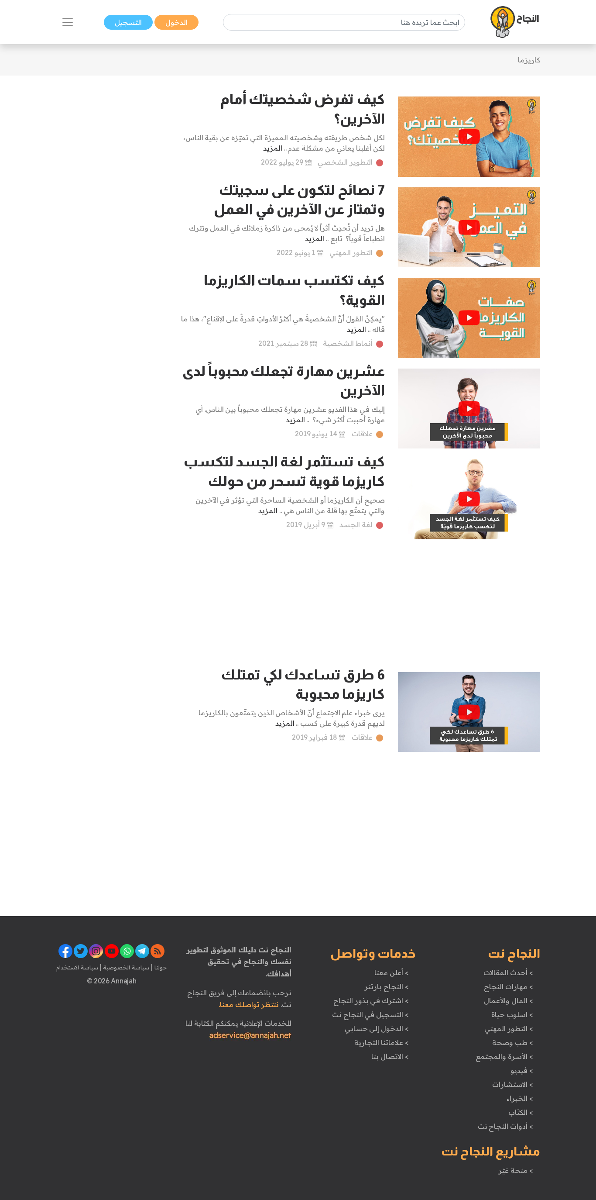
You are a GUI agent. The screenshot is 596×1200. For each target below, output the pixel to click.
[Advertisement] (111, 221)
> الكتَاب (520, 1112)
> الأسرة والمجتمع (504, 1056)
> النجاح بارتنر (386, 986)
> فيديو (521, 1070)
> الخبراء (520, 1098)
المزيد (272, 148)
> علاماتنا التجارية (381, 1042)
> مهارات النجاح (508, 986)
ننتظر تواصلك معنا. (249, 1004)
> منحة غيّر (515, 1170)
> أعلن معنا (391, 972)
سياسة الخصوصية (125, 967)
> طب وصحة (512, 1042)
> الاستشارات (512, 1084)
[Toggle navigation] (67, 22)
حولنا (160, 967)
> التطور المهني (508, 1028)
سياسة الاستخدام (77, 967)
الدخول (176, 22)
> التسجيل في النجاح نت (370, 1014)
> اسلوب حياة (512, 1014)
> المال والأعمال (508, 1000)
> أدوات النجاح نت (505, 1126)
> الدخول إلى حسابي (377, 1028)
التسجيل (128, 22)
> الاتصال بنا (389, 1056)
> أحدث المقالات (508, 972)
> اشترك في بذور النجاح (371, 1000)
